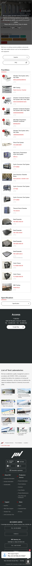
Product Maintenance (23, 493)
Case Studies (21, 490)
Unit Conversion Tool (9, 514)
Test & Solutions (18, 442)
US (20, 466)
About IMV (8, 475)
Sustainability (7, 484)
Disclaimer (14, 558)
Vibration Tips (7, 511)
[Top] (2, 442)
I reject (19, 27)
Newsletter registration (17, 470)
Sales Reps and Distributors (22, 496)
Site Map (22, 560)
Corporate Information (9, 478)
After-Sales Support (8, 508)
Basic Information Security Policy (11, 560)
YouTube (22, 461)
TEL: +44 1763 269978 (16, 528)
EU (10, 466)
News (20, 502)
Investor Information (8, 481)
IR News (20, 511)
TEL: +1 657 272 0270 (16, 545)
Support (7, 502)
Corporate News (22, 508)
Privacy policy (7, 558)
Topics (19, 505)
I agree (12, 27)
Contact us (16, 533)
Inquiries (6, 505)
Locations (26, 442)
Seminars (20, 487)
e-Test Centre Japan (5, 445)
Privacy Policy (18, 24)
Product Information (23, 481)
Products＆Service (9, 442)
